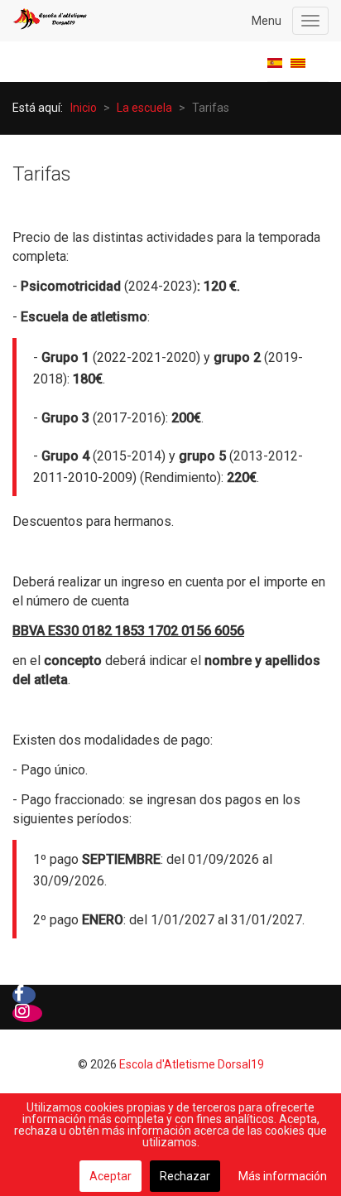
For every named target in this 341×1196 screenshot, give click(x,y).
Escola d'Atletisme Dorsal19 (191, 1064)
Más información (282, 1176)
